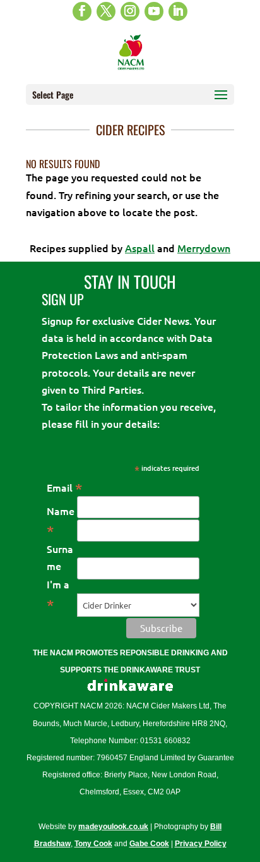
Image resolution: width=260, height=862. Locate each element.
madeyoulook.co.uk (113, 826)
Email (65, 487)
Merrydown (203, 248)
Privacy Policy (201, 843)
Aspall (140, 248)
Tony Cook (93, 843)
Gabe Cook (149, 843)
